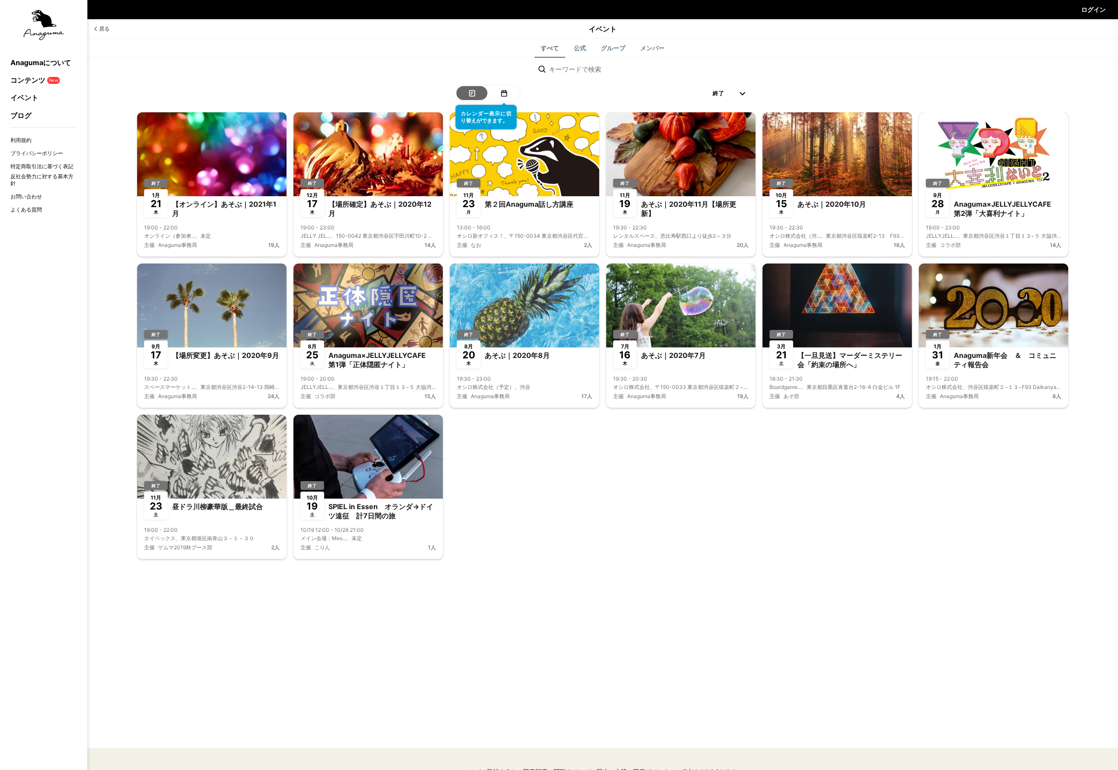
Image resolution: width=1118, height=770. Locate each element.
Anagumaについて (40, 62)
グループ (613, 48)
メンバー (652, 48)
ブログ (20, 115)
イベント (24, 97)
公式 (580, 48)
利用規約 (20, 140)
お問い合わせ (26, 196)
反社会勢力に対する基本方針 (41, 180)
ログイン (1093, 9)
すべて (550, 48)
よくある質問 (26, 209)
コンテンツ (34, 80)
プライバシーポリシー (36, 153)
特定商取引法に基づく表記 (41, 166)
